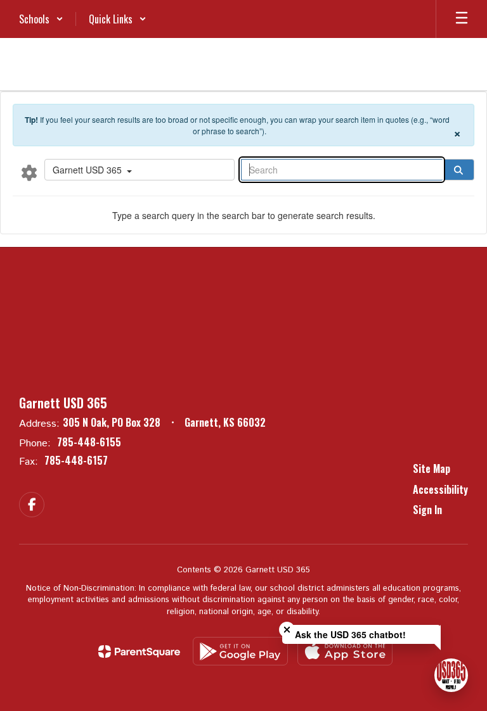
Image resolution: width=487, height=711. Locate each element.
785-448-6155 (89, 442)
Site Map (431, 468)
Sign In (427, 509)
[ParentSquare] (139, 651)
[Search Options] (29, 172)
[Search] (458, 169)
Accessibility (440, 489)
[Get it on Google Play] (240, 651)
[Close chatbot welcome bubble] (287, 630)
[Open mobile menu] (461, 19)
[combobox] (139, 169)
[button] (41, 19)
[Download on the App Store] (345, 651)
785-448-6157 (76, 460)
